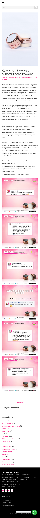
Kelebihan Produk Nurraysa (11, 77)
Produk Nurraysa (6, 459)
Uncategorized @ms (8, 464)
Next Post (20, 402)
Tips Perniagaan (6, 462)
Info (3, 434)
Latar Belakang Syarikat (8, 449)
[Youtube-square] (12, 490)
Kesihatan (5, 444)
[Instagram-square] (6, 490)
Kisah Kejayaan (6, 446)
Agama (4, 421)
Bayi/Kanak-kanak (7, 423)
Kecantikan (5, 436)
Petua (3, 457)
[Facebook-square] (3, 490)
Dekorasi (4, 428)
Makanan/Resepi (7, 452)
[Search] (36, 7)
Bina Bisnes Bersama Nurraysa (11, 426)
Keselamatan (6, 441)
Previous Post (20, 398)
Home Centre (5, 431)
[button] (3, 2)
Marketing (5, 454)
